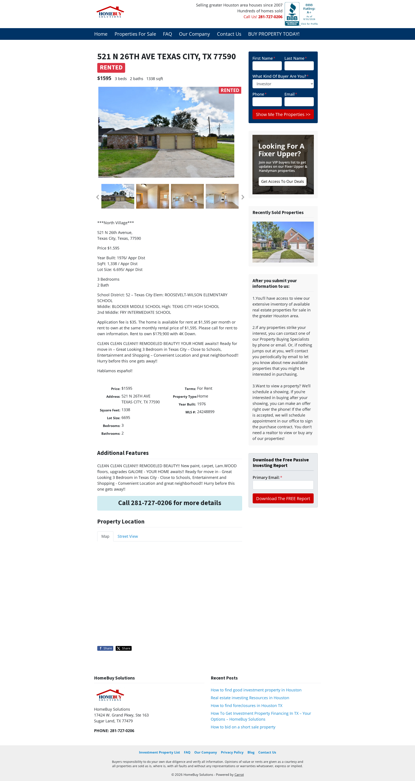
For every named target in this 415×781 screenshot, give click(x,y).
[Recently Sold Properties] (283, 241)
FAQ (167, 34)
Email (290, 94)
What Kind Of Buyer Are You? (280, 76)
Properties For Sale (135, 34)
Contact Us (229, 34)
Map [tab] (105, 536)
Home (100, 34)
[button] (97, 197)
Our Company (194, 34)
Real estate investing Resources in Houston (250, 697)
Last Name (295, 58)
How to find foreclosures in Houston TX (246, 705)
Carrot (239, 774)
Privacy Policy (232, 752)
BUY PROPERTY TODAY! (274, 34)
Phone (259, 94)
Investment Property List (159, 752)
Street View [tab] (128, 536)
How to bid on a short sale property (243, 726)
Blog (250, 752)
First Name (263, 58)
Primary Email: (267, 477)
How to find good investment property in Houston (256, 689)
